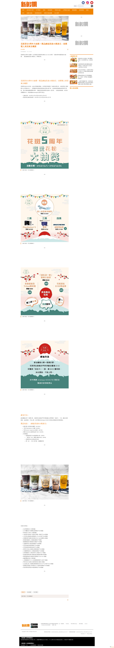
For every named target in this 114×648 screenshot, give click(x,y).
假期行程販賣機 (48, 13)
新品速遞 (81, 10)
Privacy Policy (89, 633)
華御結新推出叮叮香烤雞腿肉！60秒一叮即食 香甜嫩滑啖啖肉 (85, 77)
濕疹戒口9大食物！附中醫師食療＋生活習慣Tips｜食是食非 (85, 60)
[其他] (68, 49)
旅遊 (87, 10)
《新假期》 (62, 623)
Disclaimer (83, 633)
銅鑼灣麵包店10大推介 (42, 639)
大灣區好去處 (66, 10)
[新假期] (39, 4)
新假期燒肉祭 (38, 13)
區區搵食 (50, 10)
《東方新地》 (80, 623)
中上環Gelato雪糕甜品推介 (56, 639)
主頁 (23, 10)
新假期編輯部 (23, 51)
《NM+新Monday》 (74, 623)
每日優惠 (36, 592)
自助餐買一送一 (25, 645)
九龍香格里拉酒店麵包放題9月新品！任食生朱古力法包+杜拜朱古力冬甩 (85, 66)
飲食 (44, 10)
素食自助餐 (40, 645)
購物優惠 (74, 10)
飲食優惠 (23, 49)
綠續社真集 (29, 13)
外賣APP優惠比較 (68, 639)
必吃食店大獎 (30, 10)
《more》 (86, 623)
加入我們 (57, 13)
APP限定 (38, 10)
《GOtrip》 (67, 623)
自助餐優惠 (33, 645)
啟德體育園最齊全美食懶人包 (28, 639)
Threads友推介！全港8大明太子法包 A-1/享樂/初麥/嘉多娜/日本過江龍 (85, 71)
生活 (23, 13)
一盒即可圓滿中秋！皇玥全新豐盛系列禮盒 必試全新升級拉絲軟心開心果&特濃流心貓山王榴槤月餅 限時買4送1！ (85, 83)
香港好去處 (57, 10)
